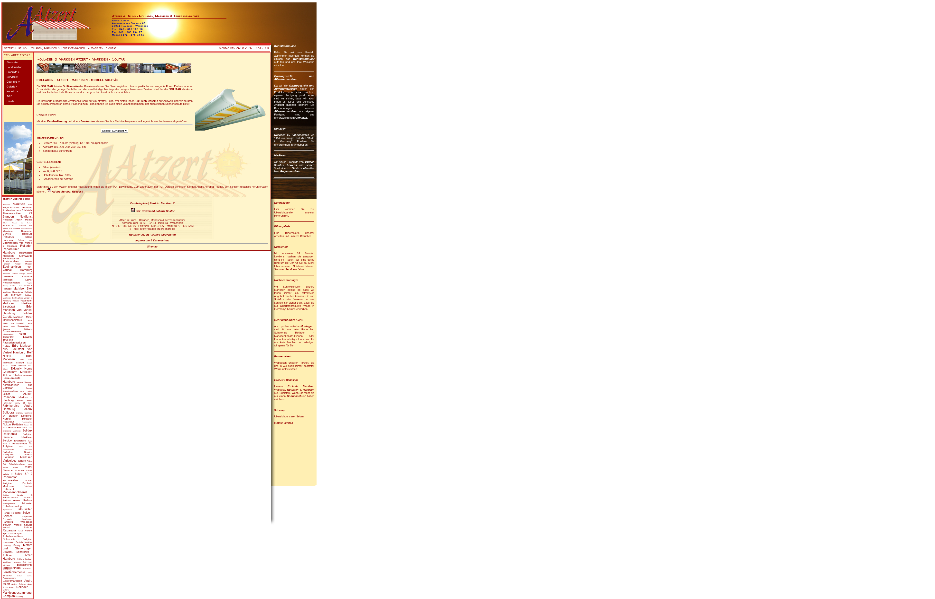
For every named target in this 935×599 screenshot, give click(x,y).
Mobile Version (283, 422)
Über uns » (13, 81)
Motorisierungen (12, 567)
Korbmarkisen (11, 480)
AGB (9, 96)
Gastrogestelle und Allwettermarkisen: (294, 78)
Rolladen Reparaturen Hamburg (17, 249)
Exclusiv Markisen (24, 413)
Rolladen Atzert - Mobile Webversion (152, 234)
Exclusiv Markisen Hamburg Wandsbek (17, 520)
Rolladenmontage (13, 506)
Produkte (15, 301)
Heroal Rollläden (17, 427)
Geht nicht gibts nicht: (288, 319)
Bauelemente (24, 564)
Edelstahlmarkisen (26, 228)
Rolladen (6, 274)
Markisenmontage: (286, 280)
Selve (30, 204)
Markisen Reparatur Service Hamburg (17, 232)
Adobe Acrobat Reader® (67, 191)
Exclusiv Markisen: (286, 380)
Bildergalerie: (282, 226)
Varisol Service (23, 524)
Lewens (8, 276)
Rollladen (22, 366)
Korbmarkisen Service (17, 497)
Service (8, 437)
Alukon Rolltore (22, 500)
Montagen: (307, 326)
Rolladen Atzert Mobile (17, 219)
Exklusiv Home (22, 368)
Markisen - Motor (22, 317)
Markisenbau (28, 449)
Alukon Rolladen (12, 375)
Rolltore (5, 223)
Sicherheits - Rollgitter (17, 539)
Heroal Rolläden (17, 418)
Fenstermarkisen (27, 422)
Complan (301, 117)
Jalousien (27, 503)
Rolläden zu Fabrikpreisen (291, 134)
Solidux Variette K (17, 495)
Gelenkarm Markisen (17, 372)
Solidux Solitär (26, 360)
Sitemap (152, 246)
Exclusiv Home (24, 401)
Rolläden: (280, 128)
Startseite (12, 62)
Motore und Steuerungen (17, 546)
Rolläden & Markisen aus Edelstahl (17, 208)
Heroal (29, 323)
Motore (6, 590)
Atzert (6, 583)
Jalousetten (24, 509)
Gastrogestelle (9, 503)
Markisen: (280, 155)
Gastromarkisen (12, 580)
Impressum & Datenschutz (152, 240)
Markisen (19, 204)
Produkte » (13, 71)
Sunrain (29, 388)
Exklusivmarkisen (8, 334)
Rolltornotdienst (27, 375)
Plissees (8, 236)
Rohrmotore (25, 252)
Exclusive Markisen (11, 431)
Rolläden (6, 204)
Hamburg (19, 596)
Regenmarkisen (11, 207)
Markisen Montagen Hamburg (22, 273)
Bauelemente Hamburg (11, 380)
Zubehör (7, 575)
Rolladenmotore (11, 282)
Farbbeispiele (139, 203)
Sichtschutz (9, 225)
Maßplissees (27, 516)
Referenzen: (282, 202)
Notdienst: (281, 246)
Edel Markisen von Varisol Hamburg (17, 310)
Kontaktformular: (285, 45)
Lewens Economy (24, 382)
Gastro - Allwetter (303, 168)
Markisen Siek (23, 288)
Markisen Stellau (13, 362)
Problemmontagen (8, 542)
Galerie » (12, 86)
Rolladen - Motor (16, 286)
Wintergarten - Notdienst (17, 454)
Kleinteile (20, 531)
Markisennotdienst (15, 492)
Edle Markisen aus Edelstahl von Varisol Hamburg (17, 349)
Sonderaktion (14, 67)
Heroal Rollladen (26, 391)
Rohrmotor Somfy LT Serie (17, 403)
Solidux (21, 240)
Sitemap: (280, 410)
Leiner (28, 279)
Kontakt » (12, 91)
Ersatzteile (20, 440)
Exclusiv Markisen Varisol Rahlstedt (17, 486)
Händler (11, 101)
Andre (28, 580)
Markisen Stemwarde (17, 255)
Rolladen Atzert (17, 55)
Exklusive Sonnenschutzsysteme (17, 330)
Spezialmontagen (12, 533)
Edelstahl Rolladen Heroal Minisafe (17, 263)
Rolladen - (24, 587)
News (30, 240)
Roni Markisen (12, 294)
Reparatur (8, 421)
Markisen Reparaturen (13, 292)
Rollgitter (27, 434)
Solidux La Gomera (22, 223)
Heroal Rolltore (17, 527)
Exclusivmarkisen (10, 391)
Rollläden (28, 292)
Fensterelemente (14, 572)
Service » (12, 76)
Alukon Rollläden (13, 424)
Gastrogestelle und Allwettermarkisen (294, 87)
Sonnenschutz (11, 258)
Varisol (28, 530)
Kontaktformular (303, 58)
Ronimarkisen (11, 261)
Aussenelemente (9, 578)
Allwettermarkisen (12, 213)
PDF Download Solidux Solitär (155, 211)
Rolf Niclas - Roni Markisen (17, 356)
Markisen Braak (9, 326)
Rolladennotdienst (13, 536)
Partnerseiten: (283, 356)
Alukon (13, 366)
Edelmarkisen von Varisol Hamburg (17, 268)
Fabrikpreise (11, 405)
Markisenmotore (12, 319)
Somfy (16, 545)
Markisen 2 (168, 203)
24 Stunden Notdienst (17, 214)
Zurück (154, 203)
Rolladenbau (19, 443)
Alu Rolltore (19, 460)
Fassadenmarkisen (14, 342)
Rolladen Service (17, 452)
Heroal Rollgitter (12, 512)
